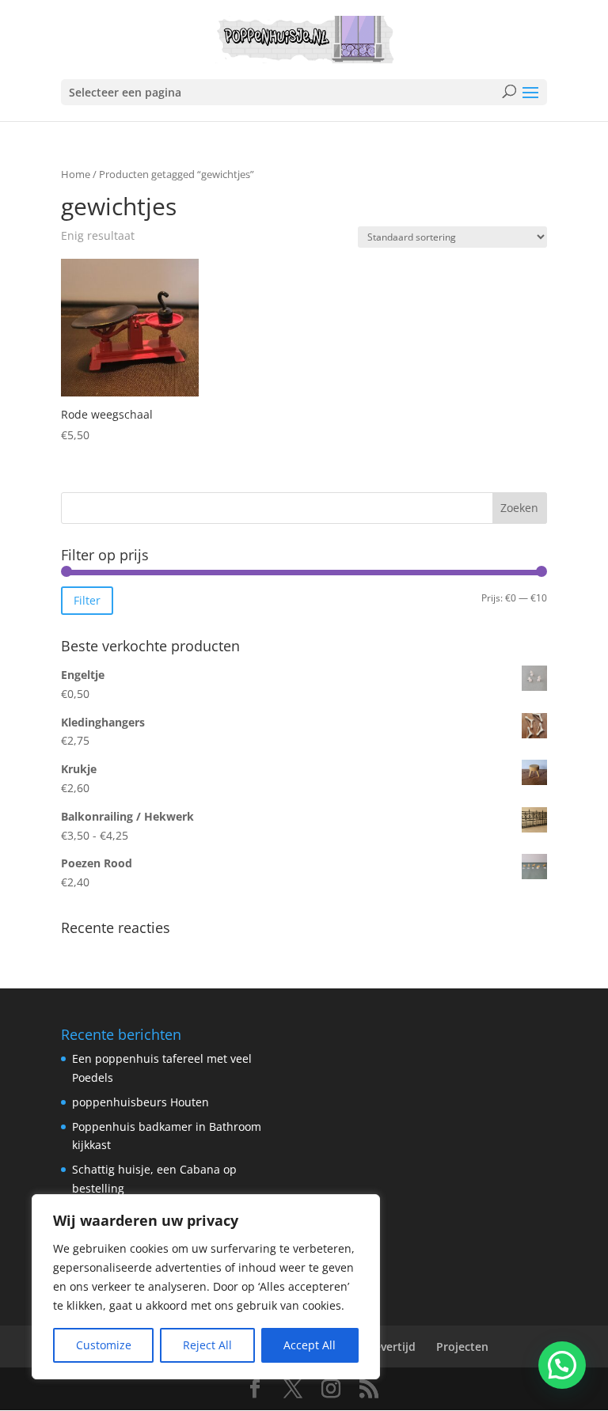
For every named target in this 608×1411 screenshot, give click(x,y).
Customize (103, 1344)
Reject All (207, 1344)
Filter (87, 600)
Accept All (309, 1344)
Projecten (462, 1346)
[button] (562, 1365)
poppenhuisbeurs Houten (140, 1101)
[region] (206, 1286)
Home (75, 174)
